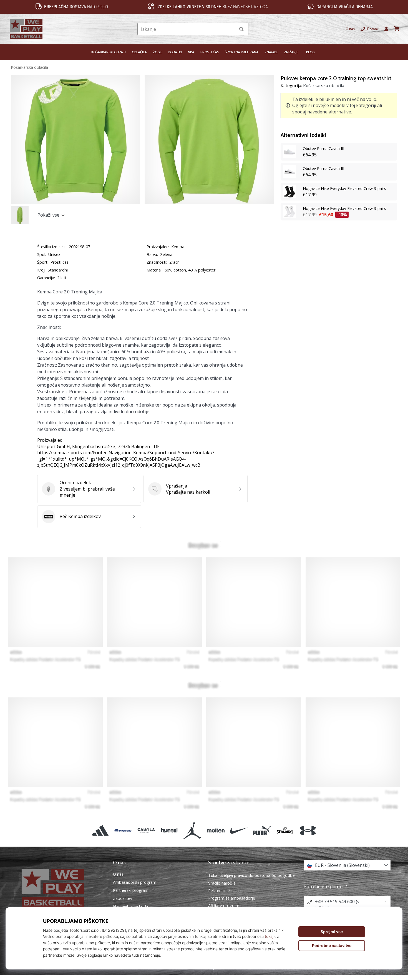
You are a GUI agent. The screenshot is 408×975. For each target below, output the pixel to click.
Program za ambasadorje (231, 898)
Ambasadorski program (134, 882)
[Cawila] (146, 830)
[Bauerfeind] (123, 830)
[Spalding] (284, 830)
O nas (350, 29)
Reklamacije (219, 890)
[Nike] (238, 830)
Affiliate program (223, 905)
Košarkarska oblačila (29, 67)
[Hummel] (169, 830)
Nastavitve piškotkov (132, 906)
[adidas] (100, 830)
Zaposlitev (122, 898)
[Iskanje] (241, 29)
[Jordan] (192, 830)
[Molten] (215, 830)
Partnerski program (130, 890)
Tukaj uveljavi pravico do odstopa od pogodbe (251, 875)
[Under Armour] (307, 830)
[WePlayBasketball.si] (61, 888)
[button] (231, 29)
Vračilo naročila (222, 883)
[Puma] (261, 830)
